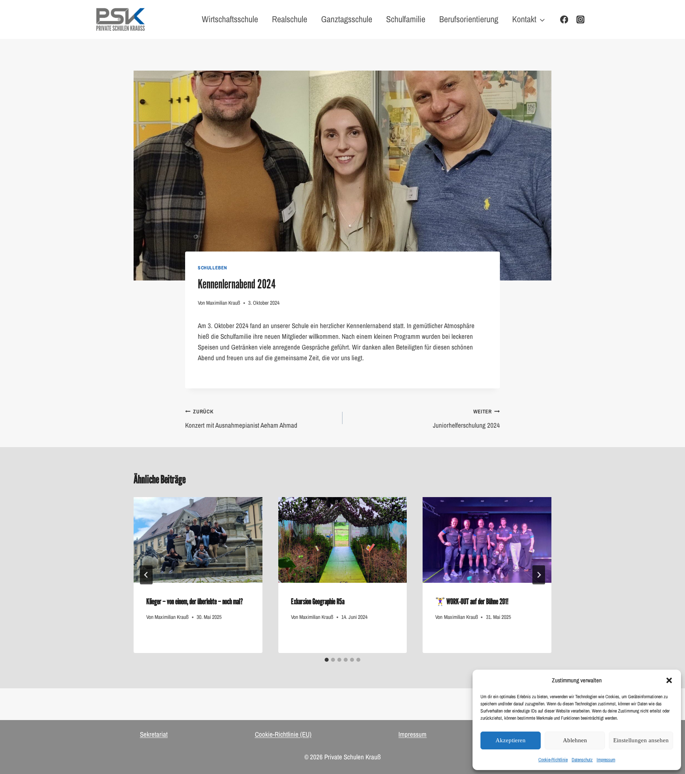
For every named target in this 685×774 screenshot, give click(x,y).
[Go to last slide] (146, 574)
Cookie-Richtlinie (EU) (283, 734)
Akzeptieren (511, 740)
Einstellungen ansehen (641, 740)
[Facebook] (564, 20)
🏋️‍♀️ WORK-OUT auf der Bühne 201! (472, 601)
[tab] (327, 660)
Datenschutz (582, 760)
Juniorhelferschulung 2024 (466, 419)
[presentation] (198, 540)
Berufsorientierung (468, 19)
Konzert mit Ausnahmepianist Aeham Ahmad (241, 419)
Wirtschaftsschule (230, 19)
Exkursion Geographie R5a (317, 601)
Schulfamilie (405, 19)
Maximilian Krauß (223, 302)
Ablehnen (575, 740)
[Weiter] (538, 574)
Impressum (606, 760)
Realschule (289, 19)
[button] (669, 680)
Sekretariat (154, 734)
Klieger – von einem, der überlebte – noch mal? (194, 601)
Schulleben (212, 268)
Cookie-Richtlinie (553, 760)
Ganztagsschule (346, 19)
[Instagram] (580, 20)
